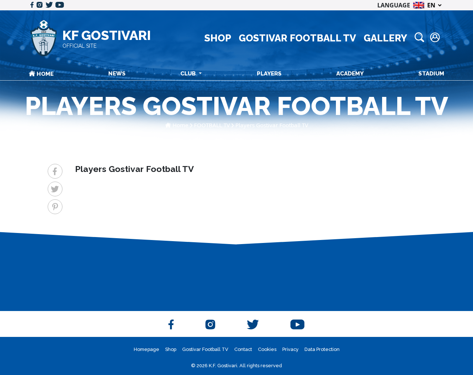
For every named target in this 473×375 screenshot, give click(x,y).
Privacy (290, 349)
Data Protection (322, 349)
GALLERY (385, 38)
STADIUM (431, 73)
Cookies (267, 349)
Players (269, 73)
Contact (243, 349)
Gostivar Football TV (205, 349)
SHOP (217, 38)
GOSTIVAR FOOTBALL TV (297, 38)
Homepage (146, 349)
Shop (170, 349)
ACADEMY (350, 73)
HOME (44, 74)
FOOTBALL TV (212, 125)
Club (188, 73)
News (117, 73)
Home (180, 125)
